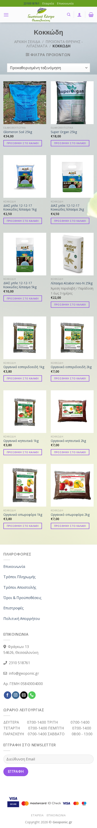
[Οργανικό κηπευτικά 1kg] (24, 411)
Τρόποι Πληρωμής (19, 576)
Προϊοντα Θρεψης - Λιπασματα (54, 43)
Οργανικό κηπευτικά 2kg (68, 441)
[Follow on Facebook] (7, 695)
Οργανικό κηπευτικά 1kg (21, 441)
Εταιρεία (48, 3)
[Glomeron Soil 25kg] (24, 102)
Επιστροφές (13, 608)
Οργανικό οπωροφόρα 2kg (70, 515)
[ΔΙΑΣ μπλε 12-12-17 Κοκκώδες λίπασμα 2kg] (72, 176)
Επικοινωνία (65, 3)
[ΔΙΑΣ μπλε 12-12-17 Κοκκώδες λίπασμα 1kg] (24, 176)
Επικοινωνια (56, 815)
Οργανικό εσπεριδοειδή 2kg (71, 367)
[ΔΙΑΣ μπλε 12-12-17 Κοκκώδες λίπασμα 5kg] (24, 254)
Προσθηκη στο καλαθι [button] (23, 143)
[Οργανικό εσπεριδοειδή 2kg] (72, 337)
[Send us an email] (24, 695)
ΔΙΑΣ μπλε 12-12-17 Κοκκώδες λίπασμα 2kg (67, 207)
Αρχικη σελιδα (27, 41)
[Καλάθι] (91, 15)
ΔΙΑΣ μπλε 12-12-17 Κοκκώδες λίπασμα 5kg (20, 285)
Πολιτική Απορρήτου (21, 618)
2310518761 (31, 3)
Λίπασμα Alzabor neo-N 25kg (71, 283)
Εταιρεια (37, 815)
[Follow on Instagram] (15, 695)
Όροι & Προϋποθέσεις (22, 597)
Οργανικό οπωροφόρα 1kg (22, 515)
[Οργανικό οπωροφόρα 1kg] (24, 485)
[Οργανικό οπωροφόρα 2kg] (72, 485)
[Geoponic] (41, 14)
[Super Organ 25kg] (72, 102)
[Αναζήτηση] (68, 14)
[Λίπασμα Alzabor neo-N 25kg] (72, 254)
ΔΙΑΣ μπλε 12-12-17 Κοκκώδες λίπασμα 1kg (20, 207)
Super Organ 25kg (64, 132)
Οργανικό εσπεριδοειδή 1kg (23, 367)
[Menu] (6, 14)
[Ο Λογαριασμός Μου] (79, 15)
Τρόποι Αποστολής (19, 587)
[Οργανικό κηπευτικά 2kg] (72, 411)
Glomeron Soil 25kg (17, 132)
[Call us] (32, 695)
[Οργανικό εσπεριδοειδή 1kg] (24, 337)
